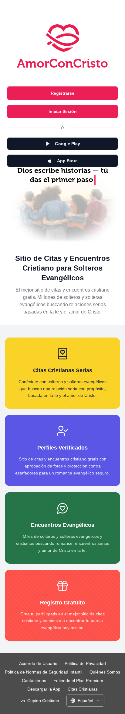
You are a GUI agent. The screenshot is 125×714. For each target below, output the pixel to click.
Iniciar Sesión (63, 111)
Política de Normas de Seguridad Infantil (43, 672)
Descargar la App (43, 689)
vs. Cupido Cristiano (40, 700)
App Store (67, 160)
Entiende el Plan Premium (78, 680)
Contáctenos (34, 680)
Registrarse (62, 93)
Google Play (67, 143)
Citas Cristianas (83, 689)
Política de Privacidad (85, 663)
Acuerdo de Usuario (38, 663)
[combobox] (85, 701)
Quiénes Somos (105, 672)
